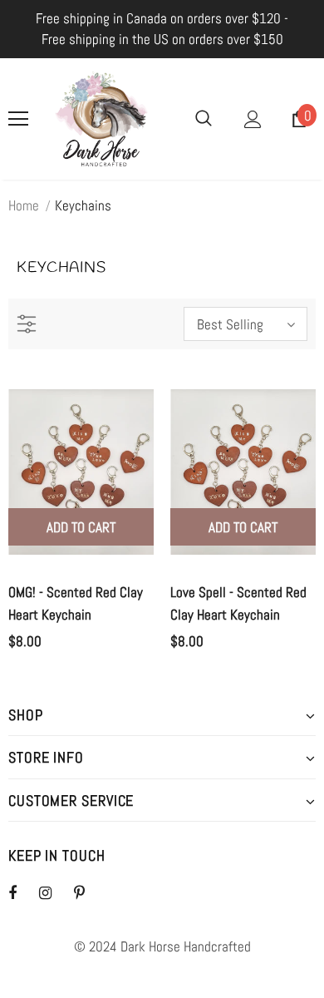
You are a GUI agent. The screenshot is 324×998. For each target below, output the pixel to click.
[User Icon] (253, 119)
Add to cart (81, 527)
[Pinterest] (89, 892)
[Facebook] (23, 892)
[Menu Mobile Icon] (18, 119)
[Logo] (101, 119)
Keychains (83, 205)
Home (23, 205)
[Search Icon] (203, 119)
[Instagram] (54, 892)
